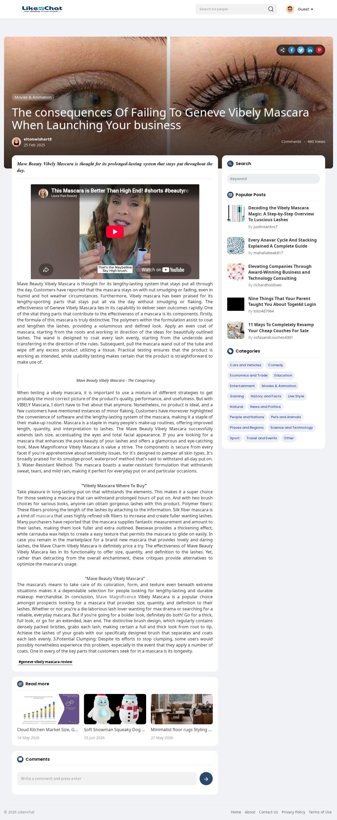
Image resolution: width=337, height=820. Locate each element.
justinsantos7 (265, 226)
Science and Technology (291, 427)
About (250, 811)
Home (236, 811)
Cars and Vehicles (245, 365)
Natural (236, 406)
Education (283, 375)
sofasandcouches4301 (273, 337)
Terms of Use (320, 811)
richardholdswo (268, 284)
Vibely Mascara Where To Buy (114, 486)
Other (289, 438)
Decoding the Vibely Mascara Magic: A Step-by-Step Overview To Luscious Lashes (281, 214)
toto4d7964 (264, 310)
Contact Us (268, 811)
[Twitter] (301, 50)
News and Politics (265, 406)
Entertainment (242, 385)
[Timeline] (282, 50)
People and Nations (247, 416)
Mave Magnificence (116, 597)
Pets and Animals (286, 416)
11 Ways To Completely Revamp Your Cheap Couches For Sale (281, 327)
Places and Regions (247, 427)
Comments (291, 141)
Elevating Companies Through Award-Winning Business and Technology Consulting (280, 272)
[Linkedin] (310, 50)
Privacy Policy (293, 811)
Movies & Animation (33, 97)
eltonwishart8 (38, 139)
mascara (44, 516)
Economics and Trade (248, 375)
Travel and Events (261, 438)
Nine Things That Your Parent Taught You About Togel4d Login (282, 301)
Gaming (237, 396)
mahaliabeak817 (268, 252)
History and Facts (266, 396)
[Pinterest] (319, 50)
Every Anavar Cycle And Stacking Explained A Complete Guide (282, 243)
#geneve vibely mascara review (45, 661)
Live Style (296, 396)
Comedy (275, 365)
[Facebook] (292, 50)
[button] (236, 9)
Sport (235, 438)
